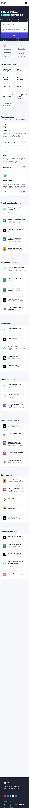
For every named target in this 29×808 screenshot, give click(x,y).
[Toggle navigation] (26, 3)
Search (14, 35)
